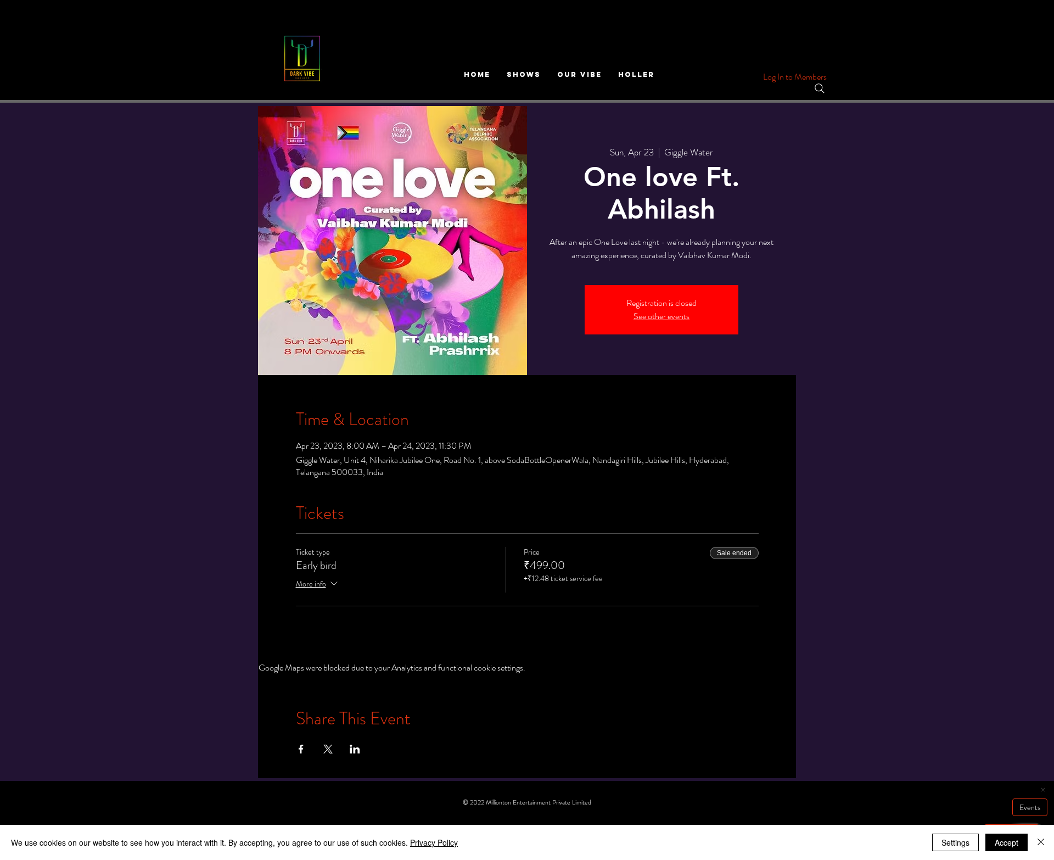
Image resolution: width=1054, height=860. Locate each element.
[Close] (1040, 842)
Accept (1006, 842)
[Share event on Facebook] (301, 749)
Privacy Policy (434, 842)
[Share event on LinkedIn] (355, 749)
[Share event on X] (328, 749)
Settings (955, 842)
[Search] (819, 88)
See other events (661, 316)
